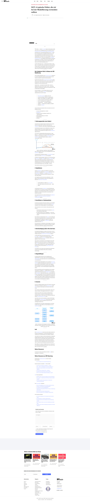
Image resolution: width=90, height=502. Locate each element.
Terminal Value (43, 155)
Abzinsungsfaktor (38, 383)
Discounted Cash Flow (48, 75)
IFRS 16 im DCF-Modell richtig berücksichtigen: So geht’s (45, 372)
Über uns (25, 481)
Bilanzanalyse (36, 482)
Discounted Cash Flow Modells (46, 233)
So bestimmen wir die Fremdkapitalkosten (42, 387)
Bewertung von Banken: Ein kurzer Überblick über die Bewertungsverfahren (53, 460)
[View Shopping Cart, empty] (56, 1)
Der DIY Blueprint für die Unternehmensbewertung (44, 361)
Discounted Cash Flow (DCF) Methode (40, 51)
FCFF (36, 236)
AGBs (24, 485)
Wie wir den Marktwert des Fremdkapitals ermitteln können (45, 392)
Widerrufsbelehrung (26, 486)
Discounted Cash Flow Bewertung (37, 4)
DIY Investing (25, 487)
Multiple (43, 158)
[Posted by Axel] (33, 463)
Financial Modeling (37, 483)
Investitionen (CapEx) (43, 299)
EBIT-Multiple (51, 158)
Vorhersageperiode (49, 135)
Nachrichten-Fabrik (48, 484)
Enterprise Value (48, 271)
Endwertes (37, 158)
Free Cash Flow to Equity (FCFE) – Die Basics (43, 370)
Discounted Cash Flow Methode (47, 79)
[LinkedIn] (60, 490)
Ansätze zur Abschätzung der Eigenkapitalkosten (43, 386)
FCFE (39, 236)
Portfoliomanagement (37, 486)
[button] (38, 1)
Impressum (25, 483)
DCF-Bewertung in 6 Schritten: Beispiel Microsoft (43, 398)
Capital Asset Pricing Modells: (43, 179)
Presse (25, 482)
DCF (51, 52)
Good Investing (48, 483)
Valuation (46, 4)
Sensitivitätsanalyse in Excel (41, 296)
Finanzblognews (48, 482)
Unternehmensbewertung (50, 51)
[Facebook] (58, 490)
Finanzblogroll (47, 481)
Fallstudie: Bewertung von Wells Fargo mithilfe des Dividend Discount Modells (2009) (44, 460)
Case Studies (36, 485)
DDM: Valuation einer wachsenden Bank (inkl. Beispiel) (36, 460)
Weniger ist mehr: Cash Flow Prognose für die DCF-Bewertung (45, 376)
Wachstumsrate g (49, 285)
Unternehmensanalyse (38, 481)
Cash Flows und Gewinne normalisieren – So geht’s (44, 365)
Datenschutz (25, 484)
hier (41, 221)
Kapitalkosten (38, 112)
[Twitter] (57, 490)
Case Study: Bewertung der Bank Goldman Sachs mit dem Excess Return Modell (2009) (27, 460)
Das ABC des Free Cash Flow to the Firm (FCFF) (44, 371)
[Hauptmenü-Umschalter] (2, 1)
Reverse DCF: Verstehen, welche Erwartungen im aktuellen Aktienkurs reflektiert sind (61, 460)
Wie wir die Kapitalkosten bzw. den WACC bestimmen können (45, 385)
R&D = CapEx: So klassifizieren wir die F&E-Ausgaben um (45, 366)
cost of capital (50, 182)
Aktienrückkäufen (37, 258)
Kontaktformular (59, 488)
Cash (51, 235)
